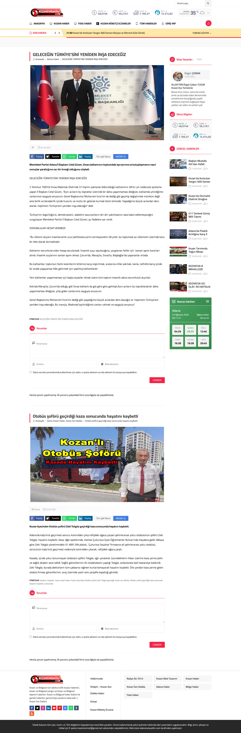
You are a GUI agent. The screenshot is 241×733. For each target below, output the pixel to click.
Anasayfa (40, 59)
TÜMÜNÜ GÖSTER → (201, 33)
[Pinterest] (59, 708)
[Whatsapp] (71, 708)
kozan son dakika (122, 580)
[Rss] (32, 713)
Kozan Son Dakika (74, 421)
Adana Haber (53, 59)
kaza (57, 580)
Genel (49, 421)
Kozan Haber (59, 421)
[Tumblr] (76, 708)
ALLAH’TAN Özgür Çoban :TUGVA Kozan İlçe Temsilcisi (188, 86)
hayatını (43, 580)
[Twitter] (37, 708)
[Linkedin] (48, 708)
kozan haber (65, 580)
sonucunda (48, 583)
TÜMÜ (199, 59)
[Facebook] (32, 708)
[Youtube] (54, 708)
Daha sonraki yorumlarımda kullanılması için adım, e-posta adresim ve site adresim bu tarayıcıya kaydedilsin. (85, 372)
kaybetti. (50, 580)
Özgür (192, 73)
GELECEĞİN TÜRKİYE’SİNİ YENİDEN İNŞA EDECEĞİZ (61, 319)
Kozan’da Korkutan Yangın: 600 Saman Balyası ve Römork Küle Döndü (105, 32)
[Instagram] (43, 708)
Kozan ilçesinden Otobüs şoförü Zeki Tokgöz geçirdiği (92, 580)
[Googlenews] (65, 708)
